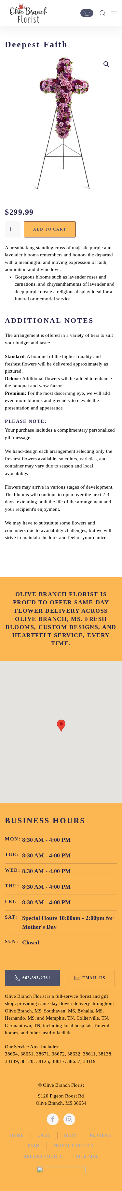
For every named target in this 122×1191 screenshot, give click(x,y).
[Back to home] (27, 13)
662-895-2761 (36, 978)
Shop (70, 1135)
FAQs (34, 1145)
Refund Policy (43, 1156)
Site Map (87, 1156)
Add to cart (49, 229)
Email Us (93, 978)
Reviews (101, 1135)
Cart (44, 1135)
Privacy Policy (73, 1145)
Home (17, 1135)
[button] (102, 13)
